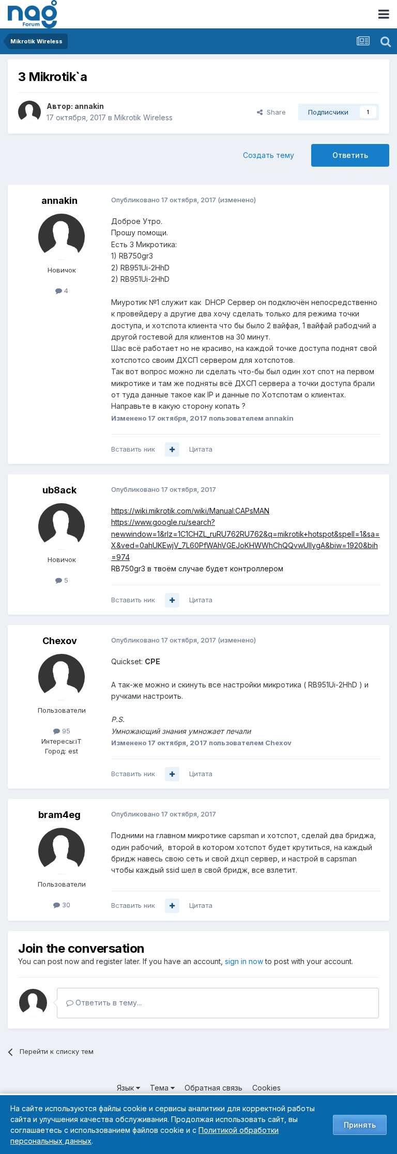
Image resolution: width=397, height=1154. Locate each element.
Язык (126, 1087)
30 (65, 905)
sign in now (244, 961)
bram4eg (59, 814)
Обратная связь (213, 1087)
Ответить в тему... (107, 1002)
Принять (360, 1124)
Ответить (350, 155)
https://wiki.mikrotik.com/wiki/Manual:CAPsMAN (190, 510)
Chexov (59, 640)
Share (274, 112)
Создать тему (268, 155)
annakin (89, 106)
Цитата (200, 449)
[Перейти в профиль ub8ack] (61, 526)
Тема (160, 1087)
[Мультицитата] (172, 449)
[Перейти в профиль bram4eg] (61, 851)
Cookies (266, 1087)
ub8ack (59, 490)
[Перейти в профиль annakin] (29, 112)
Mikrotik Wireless (143, 117)
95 (65, 731)
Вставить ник (133, 449)
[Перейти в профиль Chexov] (61, 677)
